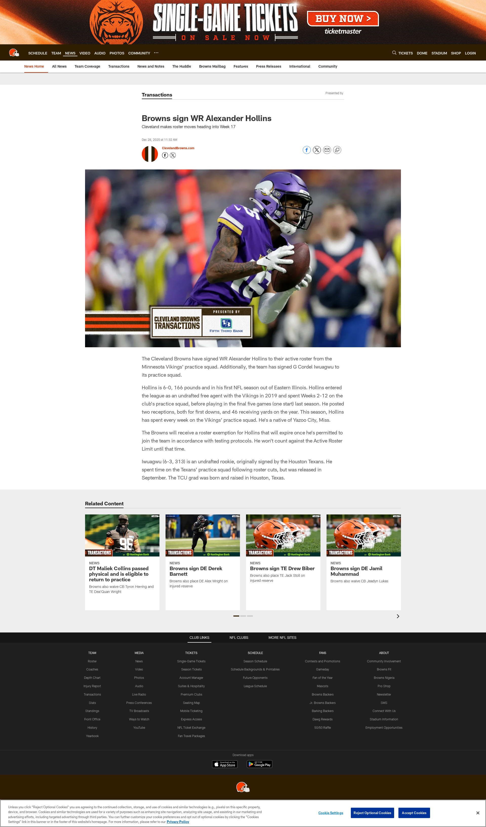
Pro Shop (384, 686)
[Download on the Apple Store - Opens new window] (224, 764)
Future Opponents (255, 677)
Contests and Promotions (322, 661)
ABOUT (384, 653)
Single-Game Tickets (191, 661)
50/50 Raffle (322, 727)
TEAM (92, 653)
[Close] (477, 812)
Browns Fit (384, 669)
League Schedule (255, 686)
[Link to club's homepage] (14, 52)
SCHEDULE (255, 653)
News (139, 661)
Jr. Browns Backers (323, 702)
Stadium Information (384, 719)
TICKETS (191, 653)
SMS (384, 702)
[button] (236, 616)
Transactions (92, 694)
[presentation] (399, 617)
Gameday (322, 669)
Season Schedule (255, 661)
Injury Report (92, 686)
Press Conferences (139, 702)
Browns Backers (323, 694)
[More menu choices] (156, 53)
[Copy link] (337, 150)
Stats (92, 702)
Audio (139, 686)
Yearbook (92, 736)
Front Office (92, 719)
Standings (92, 711)
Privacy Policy (178, 822)
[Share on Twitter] (317, 152)
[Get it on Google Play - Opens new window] (259, 766)
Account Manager (191, 677)
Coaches (92, 669)
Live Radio (139, 694)
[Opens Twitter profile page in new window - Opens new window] (173, 155)
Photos (139, 677)
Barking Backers (323, 711)
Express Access (191, 719)
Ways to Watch (139, 719)
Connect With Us (384, 711)
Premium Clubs (191, 694)
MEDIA (139, 653)
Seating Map (191, 702)
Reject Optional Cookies (372, 813)
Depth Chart (92, 677)
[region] (243, 813)
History (92, 727)
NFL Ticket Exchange (191, 727)
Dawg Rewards (323, 719)
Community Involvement (384, 661)
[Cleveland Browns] (243, 787)
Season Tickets (191, 669)
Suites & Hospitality (191, 686)
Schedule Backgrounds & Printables (255, 669)
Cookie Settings (330, 813)
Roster (92, 661)
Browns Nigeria (384, 677)
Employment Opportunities (384, 727)
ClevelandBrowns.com (178, 148)
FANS (322, 653)
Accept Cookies (414, 813)
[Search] (394, 52)
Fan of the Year (323, 677)
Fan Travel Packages (191, 736)
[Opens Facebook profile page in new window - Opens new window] (165, 155)
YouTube (139, 727)
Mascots (322, 686)
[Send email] (327, 152)
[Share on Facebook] (307, 152)
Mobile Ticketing (191, 711)
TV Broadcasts (139, 711)
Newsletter (384, 694)
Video (139, 669)
